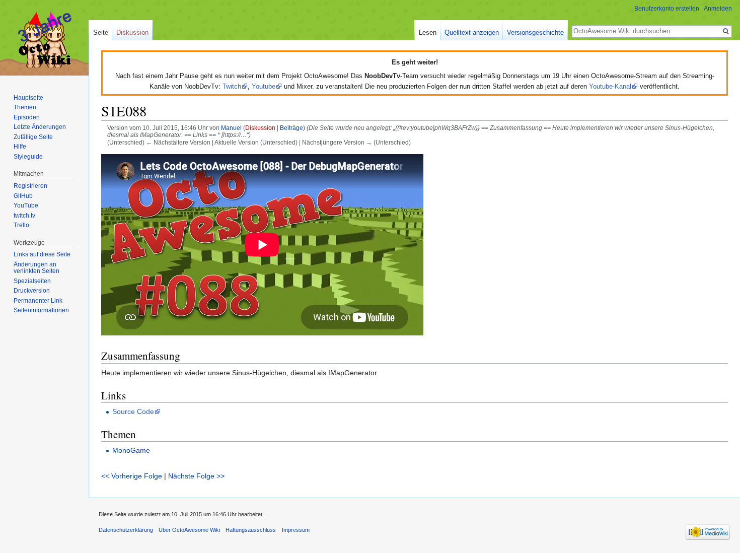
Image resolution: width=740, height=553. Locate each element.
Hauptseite (28, 97)
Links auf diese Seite (42, 254)
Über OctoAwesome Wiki (189, 530)
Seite (100, 32)
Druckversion (32, 290)
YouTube (26, 205)
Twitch (232, 86)
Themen (25, 107)
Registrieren (30, 185)
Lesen (427, 32)
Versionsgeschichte (535, 32)
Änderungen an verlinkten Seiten (36, 268)
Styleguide (28, 156)
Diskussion (260, 127)
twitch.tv (24, 215)
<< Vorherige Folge (131, 476)
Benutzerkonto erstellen (666, 8)
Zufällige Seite (33, 137)
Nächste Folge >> (196, 476)
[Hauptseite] (44, 40)
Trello (21, 225)
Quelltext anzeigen (472, 32)
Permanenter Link (38, 300)
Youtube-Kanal (610, 86)
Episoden (27, 117)
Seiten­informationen (41, 310)
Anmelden (718, 8)
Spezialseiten (32, 281)
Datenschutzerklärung (126, 530)
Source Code (133, 411)
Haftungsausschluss (251, 530)
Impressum (296, 530)
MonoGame (131, 450)
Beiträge (291, 127)
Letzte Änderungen (40, 126)
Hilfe (20, 146)
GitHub (23, 195)
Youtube (263, 86)
